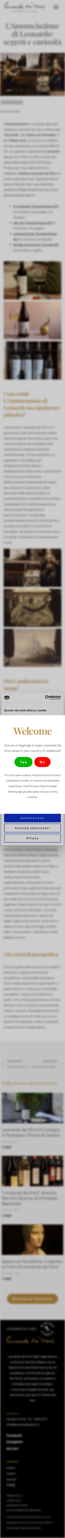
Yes (23, 762)
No (42, 762)
